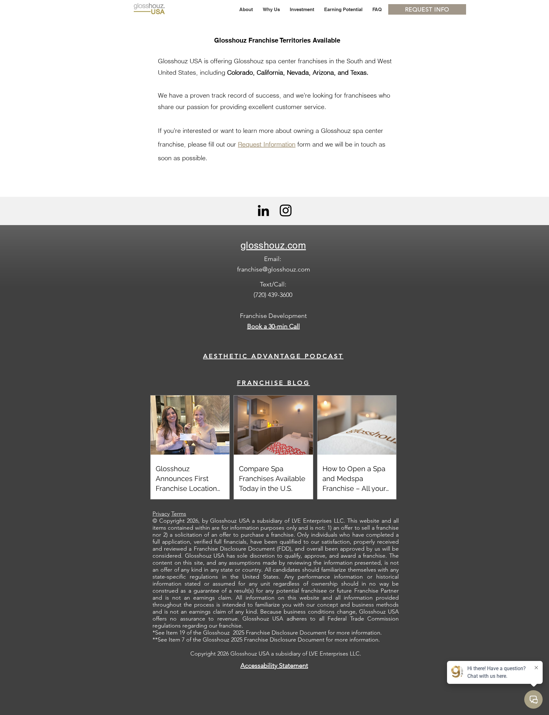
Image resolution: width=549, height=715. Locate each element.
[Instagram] (286, 210)
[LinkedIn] (263, 210)
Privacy (161, 513)
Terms (178, 513)
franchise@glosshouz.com (273, 269)
